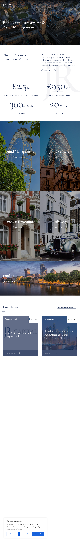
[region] (25, 528)
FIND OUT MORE (10, 281)
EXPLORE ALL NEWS (65, 307)
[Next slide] (76, 312)
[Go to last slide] (3, 311)
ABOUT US (47, 70)
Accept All (38, 534)
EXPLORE (18, 157)
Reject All (25, 534)
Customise (12, 534)
